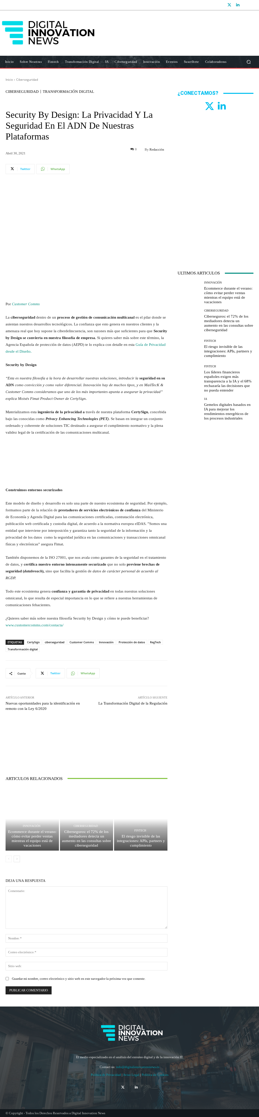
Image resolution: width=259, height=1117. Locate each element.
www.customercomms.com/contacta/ (34, 625)
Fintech (140, 830)
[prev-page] (9, 859)
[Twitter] (229, 5)
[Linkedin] (237, 5)
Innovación (106, 642)
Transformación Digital (68, 92)
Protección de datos (132, 642)
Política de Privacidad (106, 1075)
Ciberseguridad (27, 79)
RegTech (155, 642)
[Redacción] (141, 149)
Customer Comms (26, 304)
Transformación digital (23, 649)
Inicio (9, 79)
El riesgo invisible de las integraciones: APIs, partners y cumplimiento (141, 840)
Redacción (156, 149)
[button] (248, 62)
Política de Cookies (155, 1075)
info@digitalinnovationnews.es (137, 1067)
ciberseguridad (54, 642)
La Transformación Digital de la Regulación (132, 703)
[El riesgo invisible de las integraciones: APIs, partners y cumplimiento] (140, 819)
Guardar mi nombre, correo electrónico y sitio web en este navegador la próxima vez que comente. (78, 979)
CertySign (33, 642)
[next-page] (17, 859)
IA (205, 399)
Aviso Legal (131, 1075)
